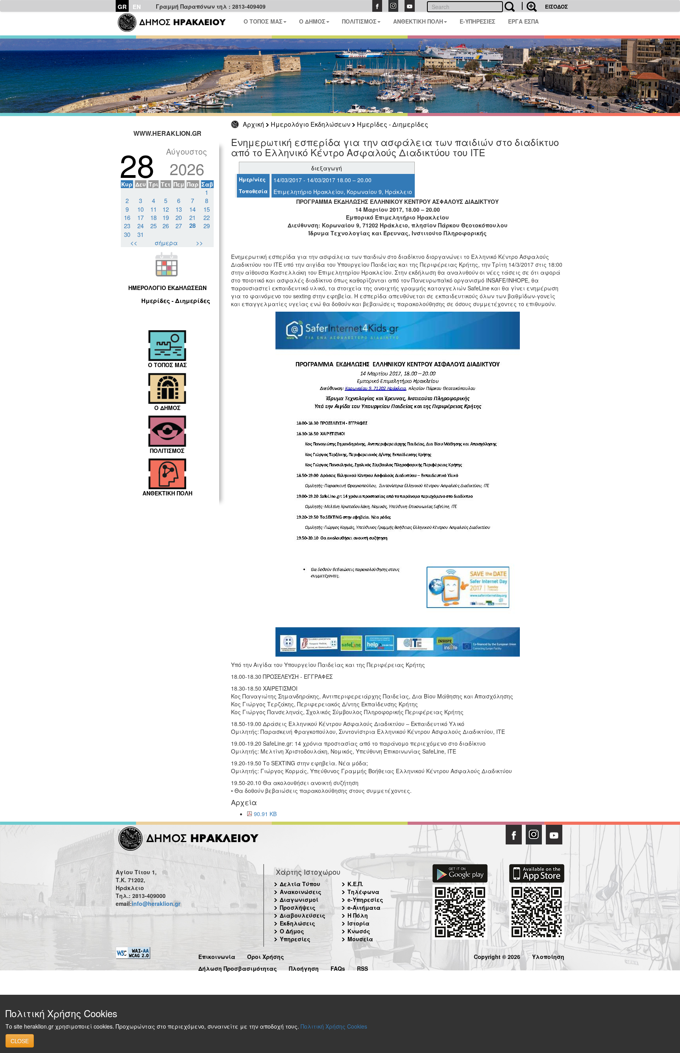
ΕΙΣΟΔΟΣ (556, 6)
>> (199, 242)
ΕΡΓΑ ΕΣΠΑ (523, 21)
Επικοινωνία (216, 956)
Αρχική (253, 124)
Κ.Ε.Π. (355, 884)
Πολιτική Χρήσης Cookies (334, 1026)
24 (140, 226)
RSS (362, 967)
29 (206, 226)
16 (127, 217)
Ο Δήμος (292, 931)
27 (179, 226)
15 (206, 209)
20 (179, 217)
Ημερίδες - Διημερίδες (392, 124)
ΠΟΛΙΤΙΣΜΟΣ (359, 21)
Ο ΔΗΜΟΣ (312, 21)
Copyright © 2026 (497, 956)
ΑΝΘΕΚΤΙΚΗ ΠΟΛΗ (418, 21)
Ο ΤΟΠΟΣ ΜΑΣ (263, 21)
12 (166, 209)
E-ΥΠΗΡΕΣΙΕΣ (477, 21)
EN (137, 6)
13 (179, 209)
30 (127, 234)
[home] (176, 23)
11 (153, 209)
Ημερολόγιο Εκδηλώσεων (310, 124)
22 (206, 217)
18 (153, 217)
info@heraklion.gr (156, 903)
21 (192, 217)
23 (127, 226)
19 (166, 217)
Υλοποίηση (548, 956)
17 (140, 217)
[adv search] (529, 6)
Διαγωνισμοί (299, 899)
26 (166, 226)
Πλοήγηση (304, 967)
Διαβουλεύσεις (302, 915)
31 (140, 234)
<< (133, 242)
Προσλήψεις (298, 907)
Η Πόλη (357, 915)
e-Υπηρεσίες (365, 899)
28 (192, 225)
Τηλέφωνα (363, 892)
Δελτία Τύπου (300, 884)
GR (122, 6)
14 (192, 209)
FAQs (338, 967)
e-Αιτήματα (364, 907)
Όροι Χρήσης (265, 956)
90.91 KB (265, 814)
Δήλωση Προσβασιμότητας (237, 967)
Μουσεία (360, 939)
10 (140, 209)
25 (153, 226)
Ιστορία (358, 923)
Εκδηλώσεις (297, 923)
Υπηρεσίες (295, 939)
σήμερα (166, 242)
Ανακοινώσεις (301, 892)
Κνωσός (358, 931)
